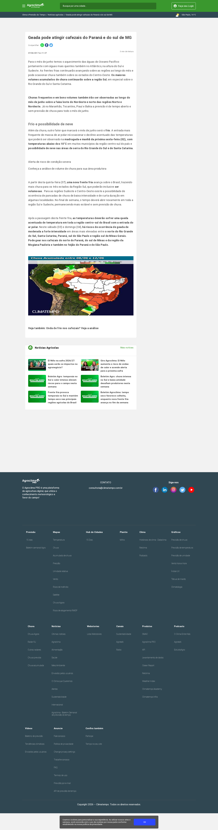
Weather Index (148, 681)
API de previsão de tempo (65, 791)
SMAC (145, 634)
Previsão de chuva (179, 540)
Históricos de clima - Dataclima (152, 540)
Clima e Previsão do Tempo (34, 15)
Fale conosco (59, 736)
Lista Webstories (94, 634)
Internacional (57, 705)
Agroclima (56, 642)
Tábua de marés (178, 579)
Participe (89, 736)
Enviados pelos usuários (62, 673)
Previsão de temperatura (182, 548)
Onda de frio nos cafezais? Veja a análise (72, 328)
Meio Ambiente (58, 665)
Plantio (124, 532)
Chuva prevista (34, 657)
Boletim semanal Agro (36, 548)
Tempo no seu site (94, 744)
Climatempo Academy (152, 689)
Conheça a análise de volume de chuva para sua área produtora (67, 168)
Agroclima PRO (149, 642)
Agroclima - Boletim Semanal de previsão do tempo (64, 713)
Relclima (143, 548)
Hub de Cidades (94, 532)
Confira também (94, 728)
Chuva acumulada (36, 665)
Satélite (56, 595)
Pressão (56, 563)
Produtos (147, 626)
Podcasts (143, 555)
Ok (144, 822)
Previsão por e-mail (62, 783)
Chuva (56, 548)
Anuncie (58, 728)
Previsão (30, 532)
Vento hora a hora (179, 563)
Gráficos (175, 532)
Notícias (56, 626)
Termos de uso (60, 775)
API (143, 650)
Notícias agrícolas (55, 15)
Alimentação (57, 650)
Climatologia (176, 587)
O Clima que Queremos (62, 681)
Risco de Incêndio (60, 587)
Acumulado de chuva (62, 555)
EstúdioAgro (179, 650)
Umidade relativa (60, 571)
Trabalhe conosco (61, 759)
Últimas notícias (59, 634)
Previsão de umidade (180, 555)
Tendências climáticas (34, 744)
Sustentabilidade (59, 697)
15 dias (29, 540)
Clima (142, 532)
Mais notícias (126, 347)
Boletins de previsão (34, 736)
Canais (120, 626)
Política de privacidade (63, 744)
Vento (55, 579)
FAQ (56, 767)
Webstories (93, 626)
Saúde (54, 657)
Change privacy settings (64, 752)
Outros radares (34, 650)
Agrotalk (120, 642)
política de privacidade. (93, 824)
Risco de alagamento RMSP (65, 610)
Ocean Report (148, 665)
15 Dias (89, 540)
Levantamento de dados (153, 657)
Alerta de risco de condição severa (49, 161)
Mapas (56, 532)
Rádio (118, 650)
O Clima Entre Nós (182, 634)
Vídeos (28, 728)
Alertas (55, 689)
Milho (122, 540)
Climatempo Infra (150, 697)
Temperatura (59, 540)
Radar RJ (32, 642)
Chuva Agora (58, 602)
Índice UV (175, 571)
